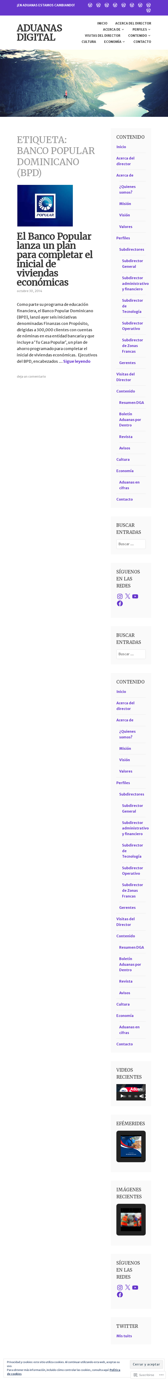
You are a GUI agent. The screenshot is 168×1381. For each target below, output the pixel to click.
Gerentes (127, 363)
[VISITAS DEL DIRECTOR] (123, 5)
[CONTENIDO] (132, 5)
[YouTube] (135, 596)
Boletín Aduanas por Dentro (130, 419)
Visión (124, 215)
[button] (126, 1136)
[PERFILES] (115, 5)
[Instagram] (119, 596)
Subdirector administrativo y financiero (135, 283)
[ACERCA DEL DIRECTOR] (98, 5)
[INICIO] (90, 5)
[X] (127, 596)
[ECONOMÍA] (148, 5)
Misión (125, 204)
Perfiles (140, 30)
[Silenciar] (141, 1096)
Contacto (142, 42)
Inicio (102, 23)
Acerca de (112, 30)
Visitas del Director (102, 36)
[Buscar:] (130, 544)
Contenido (137, 36)
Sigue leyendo (77, 361)
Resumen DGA (131, 402)
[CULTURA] (140, 5)
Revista (126, 437)
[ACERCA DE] (106, 5)
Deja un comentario (31, 377)
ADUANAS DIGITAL (39, 32)
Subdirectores (131, 249)
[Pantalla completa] (144, 1096)
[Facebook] (119, 603)
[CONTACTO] (148, 10)
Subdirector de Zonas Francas (132, 345)
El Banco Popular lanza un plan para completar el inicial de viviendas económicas (55, 259)
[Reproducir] (122, 1096)
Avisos (124, 448)
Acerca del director (133, 23)
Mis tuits (124, 1336)
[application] (130, 1092)
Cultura (89, 42)
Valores (125, 226)
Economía (112, 42)
